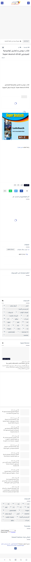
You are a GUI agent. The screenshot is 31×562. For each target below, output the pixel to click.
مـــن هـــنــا (20, 147)
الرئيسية (26, 47)
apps (7, 322)
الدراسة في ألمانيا (16, 309)
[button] (21, 191)
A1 (18, 185)
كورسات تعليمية (11, 315)
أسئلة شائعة (10, 306)
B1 (25, 325)
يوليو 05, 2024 (25, 361)
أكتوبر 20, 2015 (14, 460)
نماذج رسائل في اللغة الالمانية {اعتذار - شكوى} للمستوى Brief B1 (11, 472)
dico (17, 329)
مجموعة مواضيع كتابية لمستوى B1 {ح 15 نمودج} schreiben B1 (10, 412)
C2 (25, 329)
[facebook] (15, 548)
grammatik (9, 332)
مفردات (24, 319)
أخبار (24, 306)
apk (16, 322)
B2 (15, 325)
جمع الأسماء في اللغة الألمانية (12, 41)
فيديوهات (8, 312)
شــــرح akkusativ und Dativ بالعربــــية (17, 363)
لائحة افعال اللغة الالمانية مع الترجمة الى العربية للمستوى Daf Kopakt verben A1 (11, 430)
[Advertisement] (15, 22)
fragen (7, 329)
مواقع (15, 319)
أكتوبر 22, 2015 (14, 410)
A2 (15, 185)
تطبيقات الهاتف (22, 312)
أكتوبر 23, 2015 (14, 427)
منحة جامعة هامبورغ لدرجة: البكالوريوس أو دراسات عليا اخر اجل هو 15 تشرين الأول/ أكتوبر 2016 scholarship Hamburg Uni (10, 481)
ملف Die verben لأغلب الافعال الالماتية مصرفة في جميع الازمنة (11, 447)
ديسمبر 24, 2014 (14, 445)
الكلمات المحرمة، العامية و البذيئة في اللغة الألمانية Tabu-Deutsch (11, 455)
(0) (2, 57)
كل (19, 47)
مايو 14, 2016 (15, 477)
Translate (12, 532)
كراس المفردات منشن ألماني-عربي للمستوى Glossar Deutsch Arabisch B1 (10, 464)
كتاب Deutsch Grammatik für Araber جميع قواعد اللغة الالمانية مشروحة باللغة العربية (11, 421)
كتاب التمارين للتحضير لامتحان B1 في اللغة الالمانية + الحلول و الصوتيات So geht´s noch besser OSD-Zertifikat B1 (11, 439)
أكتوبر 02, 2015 (14, 453)
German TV (23, 332)
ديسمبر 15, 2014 (14, 418)
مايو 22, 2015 (15, 436)
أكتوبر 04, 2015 (14, 470)
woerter (16, 335)
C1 (7, 325)
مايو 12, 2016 (15, 486)
